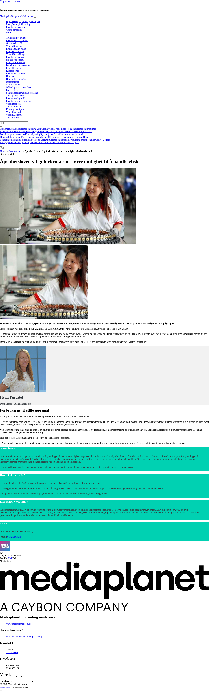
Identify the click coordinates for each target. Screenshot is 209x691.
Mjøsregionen (12, 81)
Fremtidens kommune (16, 73)
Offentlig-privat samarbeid (19, 87)
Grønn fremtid (13, 84)
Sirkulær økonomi (15, 59)
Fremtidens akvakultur (17, 40)
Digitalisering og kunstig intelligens (23, 21)
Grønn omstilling (14, 29)
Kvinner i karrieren (15, 51)
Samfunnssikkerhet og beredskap (22, 92)
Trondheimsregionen (16, 37)
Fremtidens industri (15, 57)
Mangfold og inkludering (18, 24)
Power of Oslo (13, 90)
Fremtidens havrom (15, 27)
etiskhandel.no (14, 536)
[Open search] (1, 126)
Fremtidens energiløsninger (19, 101)
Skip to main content (10, 1)
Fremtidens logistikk (16, 98)
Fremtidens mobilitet (16, 48)
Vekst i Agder (12, 117)
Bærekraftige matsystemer (18, 65)
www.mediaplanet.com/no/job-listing (24, 636)
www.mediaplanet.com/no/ (19, 623)
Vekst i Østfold (13, 103)
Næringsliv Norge (16, 16)
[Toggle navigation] (35, 17)
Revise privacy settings (20, 687)
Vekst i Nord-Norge (15, 54)
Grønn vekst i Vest (15, 43)
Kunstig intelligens (15, 109)
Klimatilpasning (13, 68)
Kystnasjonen (12, 70)
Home (3, 151)
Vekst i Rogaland (14, 46)
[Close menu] (1, 146)
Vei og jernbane (13, 106)
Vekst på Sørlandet (15, 95)
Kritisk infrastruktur (15, 62)
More (8, 32)
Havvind (10, 76)
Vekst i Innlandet (14, 112)
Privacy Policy (5, 687)
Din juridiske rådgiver (16, 79)
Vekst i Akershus (14, 115)
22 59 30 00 (12, 652)
